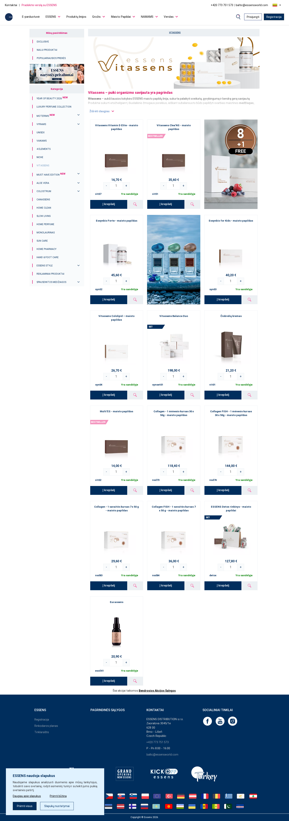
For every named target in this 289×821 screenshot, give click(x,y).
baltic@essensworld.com (252, 5)
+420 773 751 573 (222, 5)
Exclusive (43, 41)
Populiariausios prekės (51, 58)
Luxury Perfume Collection (54, 106)
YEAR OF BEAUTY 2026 (52, 98)
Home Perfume (45, 224)
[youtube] (220, 721)
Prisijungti (253, 16)
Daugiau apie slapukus (27, 796)
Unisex (41, 132)
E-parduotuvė (31, 16)
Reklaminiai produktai (50, 273)
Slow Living (44, 216)
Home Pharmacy (46, 249)
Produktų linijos (76, 16)
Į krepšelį (108, 204)
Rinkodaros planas (46, 725)
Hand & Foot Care (48, 257)
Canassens (43, 199)
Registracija (274, 16)
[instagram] (232, 721)
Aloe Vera (43, 183)
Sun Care (42, 240)
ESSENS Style (45, 265)
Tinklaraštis (41, 732)
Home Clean (44, 207)
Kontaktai (11, 5)
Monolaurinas (46, 232)
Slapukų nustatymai (57, 806)
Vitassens (43, 165)
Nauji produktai (47, 50)
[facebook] (207, 721)
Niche (40, 157)
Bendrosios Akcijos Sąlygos (157, 690)
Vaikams (42, 140)
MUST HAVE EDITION (51, 174)
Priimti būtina (58, 796)
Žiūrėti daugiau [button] (99, 111)
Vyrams (41, 124)
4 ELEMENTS (44, 149)
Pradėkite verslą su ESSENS (39, 5)
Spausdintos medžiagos (51, 282)
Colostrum (44, 191)
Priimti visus (24, 806)
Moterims (46, 116)
